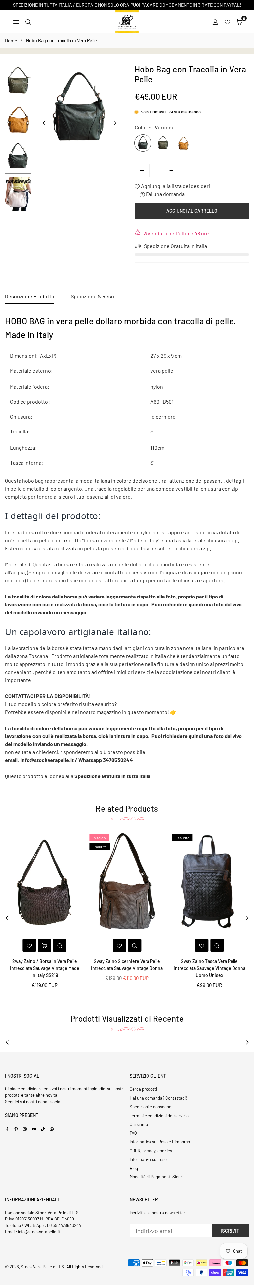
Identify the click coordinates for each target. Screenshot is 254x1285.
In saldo (99, 837)
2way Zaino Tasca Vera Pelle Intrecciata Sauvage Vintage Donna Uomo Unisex (209, 968)
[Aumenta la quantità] (171, 170)
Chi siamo (139, 1124)
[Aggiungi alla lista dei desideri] (29, 945)
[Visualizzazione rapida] (59, 945)
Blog (134, 1168)
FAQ (133, 1133)
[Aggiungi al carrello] (44, 945)
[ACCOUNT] (215, 21)
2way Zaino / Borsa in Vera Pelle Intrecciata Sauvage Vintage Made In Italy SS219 (44, 968)
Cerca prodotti (143, 1089)
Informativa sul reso (148, 1159)
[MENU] (16, 21)
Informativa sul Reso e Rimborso (160, 1141)
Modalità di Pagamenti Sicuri (156, 1176)
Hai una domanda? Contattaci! (158, 1098)
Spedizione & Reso (92, 296)
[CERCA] (28, 21)
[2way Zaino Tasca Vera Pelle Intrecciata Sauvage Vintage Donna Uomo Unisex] (209, 883)
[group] (80, 109)
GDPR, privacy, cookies (151, 1150)
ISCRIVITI (231, 1231)
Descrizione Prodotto (29, 296)
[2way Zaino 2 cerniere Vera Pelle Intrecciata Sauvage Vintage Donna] (127, 883)
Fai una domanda (165, 194)
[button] (239, 21)
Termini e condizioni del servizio (159, 1115)
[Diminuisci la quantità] (142, 170)
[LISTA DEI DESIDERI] (227, 21)
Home (11, 40)
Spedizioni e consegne (150, 1106)
